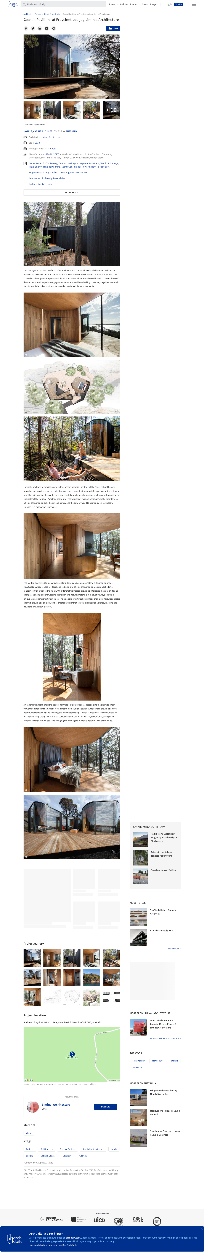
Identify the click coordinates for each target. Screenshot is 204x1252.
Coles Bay (67, 1155)
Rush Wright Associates (53, 178)
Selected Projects (67, 1149)
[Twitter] (33, 28)
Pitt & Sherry (35, 166)
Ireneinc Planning (51, 166)
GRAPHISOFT (51, 154)
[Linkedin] (39, 28)
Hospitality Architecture (93, 1149)
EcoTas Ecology (50, 163)
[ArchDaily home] (13, 4)
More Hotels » (174, 949)
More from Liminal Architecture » (165, 1038)
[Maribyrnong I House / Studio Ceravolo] (138, 1117)
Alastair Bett (49, 148)
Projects (113, 4)
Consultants (35, 163)
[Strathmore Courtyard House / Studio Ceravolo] (138, 1138)
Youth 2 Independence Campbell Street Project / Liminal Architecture (163, 1024)
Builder (32, 184)
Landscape (34, 178)
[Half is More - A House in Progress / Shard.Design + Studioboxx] (140, 839)
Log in (169, 4)
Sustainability (138, 1060)
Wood (28, 1133)
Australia (71, 131)
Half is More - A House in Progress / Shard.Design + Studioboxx (164, 837)
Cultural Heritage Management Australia (79, 163)
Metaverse (137, 1067)
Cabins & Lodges (42, 131)
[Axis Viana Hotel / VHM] (138, 937)
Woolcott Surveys (109, 163)
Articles (124, 4)
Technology (157, 1060)
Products (135, 4)
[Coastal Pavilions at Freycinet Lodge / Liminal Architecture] (32, 958)
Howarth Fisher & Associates (96, 166)
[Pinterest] (53, 28)
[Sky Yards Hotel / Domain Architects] (138, 917)
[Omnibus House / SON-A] (140, 876)
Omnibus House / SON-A (163, 870)
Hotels (28, 131)
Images (153, 4)
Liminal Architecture (51, 137)
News (145, 4)
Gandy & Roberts (51, 172)
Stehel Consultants (71, 166)
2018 (37, 143)
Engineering (35, 172)
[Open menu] (193, 4)
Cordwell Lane (45, 184)
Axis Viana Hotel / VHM (161, 930)
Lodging (29, 1155)
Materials (174, 1060)
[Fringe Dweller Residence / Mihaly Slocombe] (138, 1097)
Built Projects (47, 1149)
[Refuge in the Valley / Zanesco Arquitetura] (140, 858)
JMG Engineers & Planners (74, 172)
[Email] (46, 28)
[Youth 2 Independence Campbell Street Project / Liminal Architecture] (138, 1027)
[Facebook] (26, 28)
